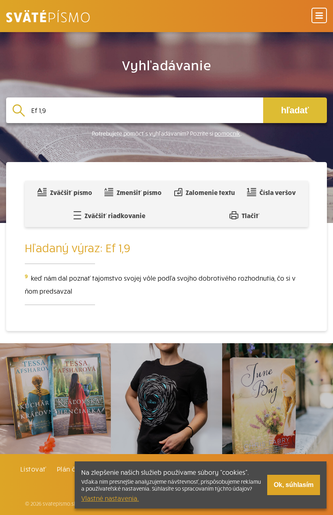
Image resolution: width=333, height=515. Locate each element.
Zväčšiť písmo (71, 192)
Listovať (33, 469)
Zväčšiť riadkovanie (114, 215)
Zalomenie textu (210, 192)
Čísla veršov (277, 192)
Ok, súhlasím (294, 484)
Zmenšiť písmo (139, 192)
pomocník (227, 133)
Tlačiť (250, 215)
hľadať (295, 110)
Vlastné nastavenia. (110, 498)
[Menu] (319, 16)
